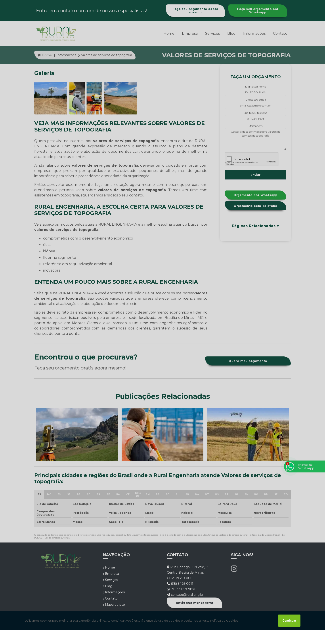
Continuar (289, 620)
